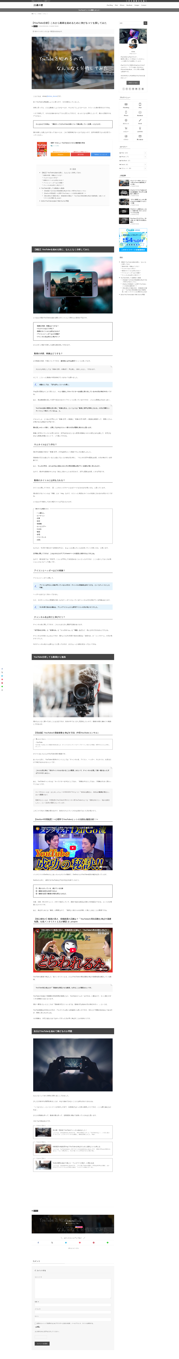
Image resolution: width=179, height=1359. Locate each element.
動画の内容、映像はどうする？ (53, 175)
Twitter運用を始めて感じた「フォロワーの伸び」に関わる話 (73, 1163)
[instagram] (129, 1)
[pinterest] (134, 1)
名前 (37, 1301)
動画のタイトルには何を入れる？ (54, 180)
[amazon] (139, 1)
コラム (35, 26)
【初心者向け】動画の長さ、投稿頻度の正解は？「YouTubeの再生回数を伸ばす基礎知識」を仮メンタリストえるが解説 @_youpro (134, 289)
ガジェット (126, 168)
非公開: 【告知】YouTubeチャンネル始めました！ (70, 1130)
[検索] (146, 1)
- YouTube (39, 742)
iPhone (125, 156)
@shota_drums (52, 96)
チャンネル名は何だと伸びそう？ (54, 185)
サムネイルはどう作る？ (51, 177)
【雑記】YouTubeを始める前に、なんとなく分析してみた (61, 172)
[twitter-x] (126, 1)
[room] (131, 1)
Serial (124, 164)
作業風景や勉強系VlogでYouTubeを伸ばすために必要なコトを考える (76, 1146)
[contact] (143, 1)
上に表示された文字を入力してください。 (47, 1331)
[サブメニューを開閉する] (145, 153)
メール (37, 1309)
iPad (124, 153)
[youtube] (136, 1)
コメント (38, 1277)
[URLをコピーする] (2, 690)
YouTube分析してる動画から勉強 (52, 188)
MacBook (125, 160)
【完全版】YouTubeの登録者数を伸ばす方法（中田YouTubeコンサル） (65, 191)
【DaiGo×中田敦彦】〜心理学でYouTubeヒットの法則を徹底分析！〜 (65, 193)
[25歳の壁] (38, 5)
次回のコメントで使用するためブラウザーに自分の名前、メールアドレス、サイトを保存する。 (65, 1323)
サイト (37, 1316)
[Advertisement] (73, 225)
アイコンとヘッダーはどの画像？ (54, 183)
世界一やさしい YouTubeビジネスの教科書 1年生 (68, 143)
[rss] (141, 1)
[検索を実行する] (145, 23)
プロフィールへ (133, 83)
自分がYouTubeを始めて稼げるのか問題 (55, 201)
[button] (38, 1242)
